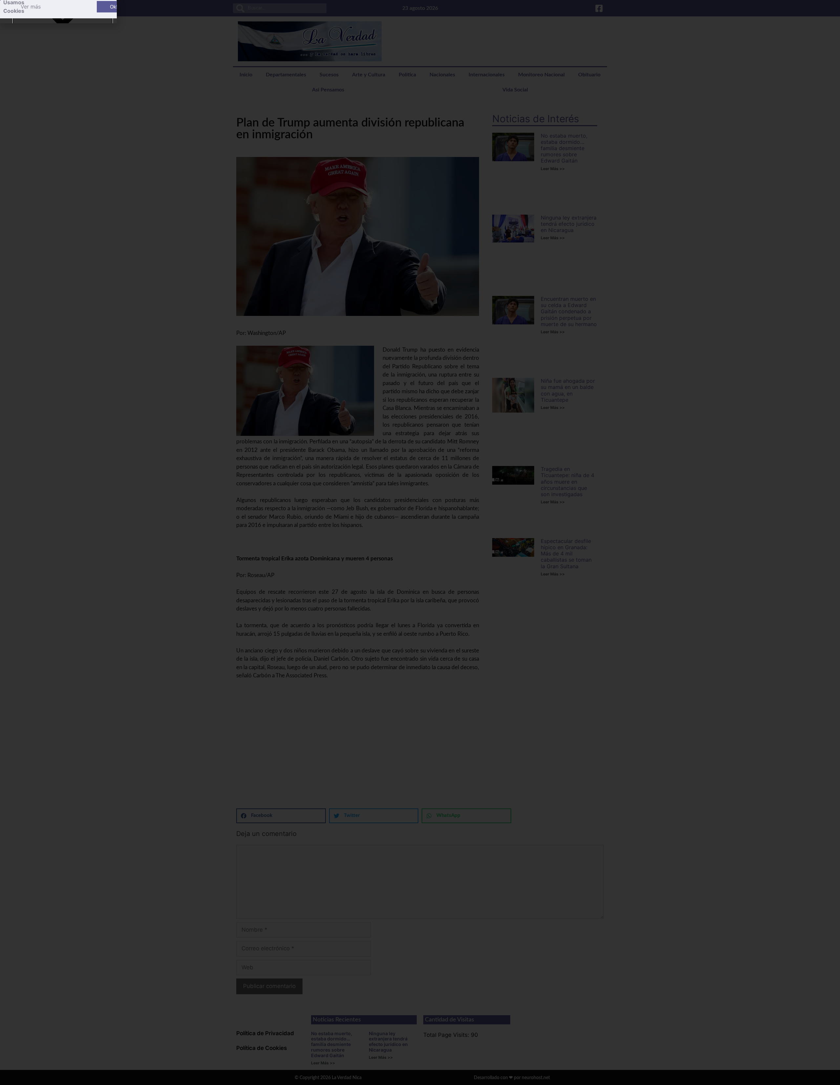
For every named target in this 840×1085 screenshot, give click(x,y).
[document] (420, 542)
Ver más (31, 6)
